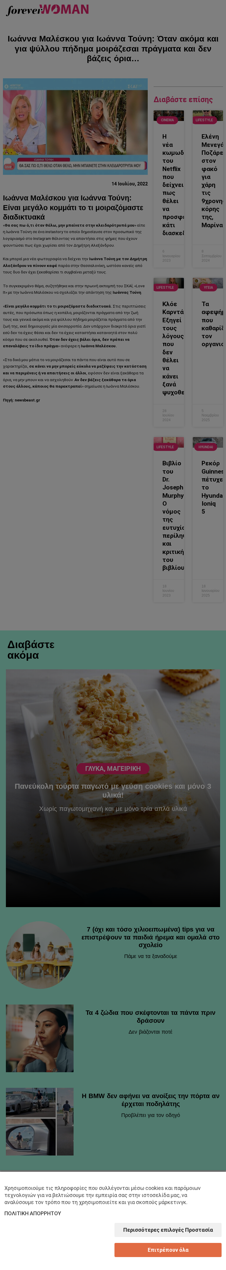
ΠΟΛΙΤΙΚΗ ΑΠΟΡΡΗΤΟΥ (32, 1213)
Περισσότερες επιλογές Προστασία (168, 1230)
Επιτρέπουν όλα (168, 1250)
